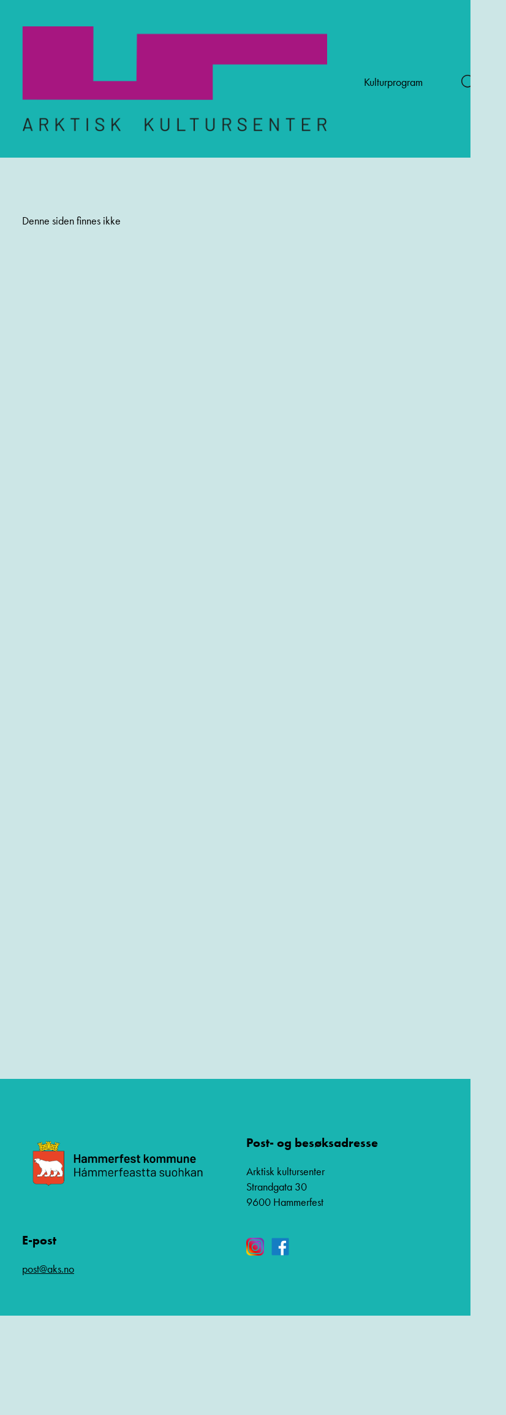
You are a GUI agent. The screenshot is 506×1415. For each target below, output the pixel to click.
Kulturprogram (393, 82)
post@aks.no (48, 1269)
